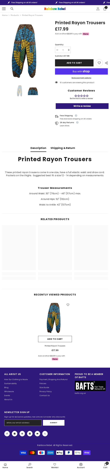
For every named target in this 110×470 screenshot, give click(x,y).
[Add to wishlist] (67, 304)
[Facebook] (7, 433)
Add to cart (74, 62)
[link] (99, 62)
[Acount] (98, 8)
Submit (53, 422)
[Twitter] (45, 433)
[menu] (4, 8)
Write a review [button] (82, 106)
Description (38, 148)
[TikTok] (30, 433)
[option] (26, 50)
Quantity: (59, 44)
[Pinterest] (22, 433)
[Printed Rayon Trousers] (55, 317)
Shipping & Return (63, 148)
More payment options (81, 78)
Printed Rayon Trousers (55, 346)
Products (15, 15)
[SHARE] (105, 63)
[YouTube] (37, 433)
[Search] (12, 8)
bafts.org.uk (80, 393)
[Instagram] (14, 433)
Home (4, 15)
